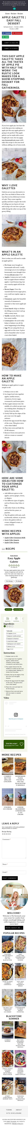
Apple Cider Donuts (12, 542)
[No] (26, 5)
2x (7, 626)
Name (5, 864)
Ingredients (7, 621)
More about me (13, 928)
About (19, 1110)
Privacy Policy (17, 1123)
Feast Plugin (11, 1121)
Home (7, 13)
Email (5, 872)
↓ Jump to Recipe (11, 43)
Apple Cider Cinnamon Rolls (15, 538)
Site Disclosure (14, 1113)
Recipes (13, 13)
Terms (9, 1110)
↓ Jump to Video (10, 48)
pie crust (9, 631)
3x (9, 626)
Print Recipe (9, 581)
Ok (14, 8)
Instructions (16, 621)
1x (4, 626)
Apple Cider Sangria (12, 540)
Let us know (8, 745)
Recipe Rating (6, 831)
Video (23, 621)
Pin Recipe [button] (19, 581)
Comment (7, 839)
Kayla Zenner (9, 27)
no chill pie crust (13, 275)
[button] (10, 565)
